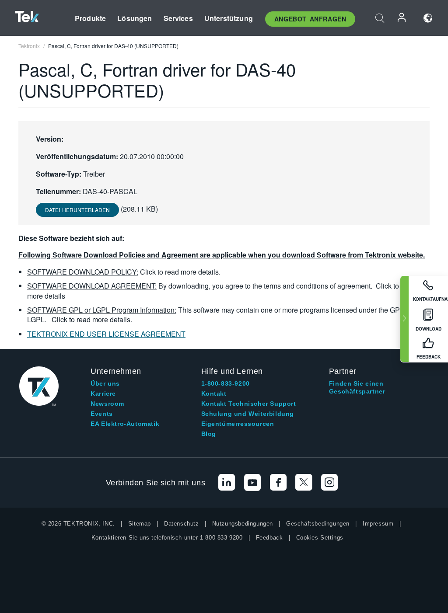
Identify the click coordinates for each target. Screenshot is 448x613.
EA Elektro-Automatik (125, 423)
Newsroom (107, 403)
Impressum (378, 523)
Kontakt (214, 393)
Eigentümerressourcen (237, 423)
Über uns (105, 383)
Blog (208, 433)
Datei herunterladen (77, 209)
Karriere (103, 393)
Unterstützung (228, 18)
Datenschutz (181, 523)
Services (178, 18)
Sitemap (139, 523)
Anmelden (402, 18)
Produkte (90, 18)
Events (102, 413)
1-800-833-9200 (225, 383)
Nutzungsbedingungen (242, 523)
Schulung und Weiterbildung (247, 413)
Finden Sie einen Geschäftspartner (357, 387)
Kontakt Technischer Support (248, 403)
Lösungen (134, 18)
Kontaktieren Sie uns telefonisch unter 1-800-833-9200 (167, 537)
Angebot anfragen (310, 18)
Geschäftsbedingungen (318, 523)
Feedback (269, 537)
